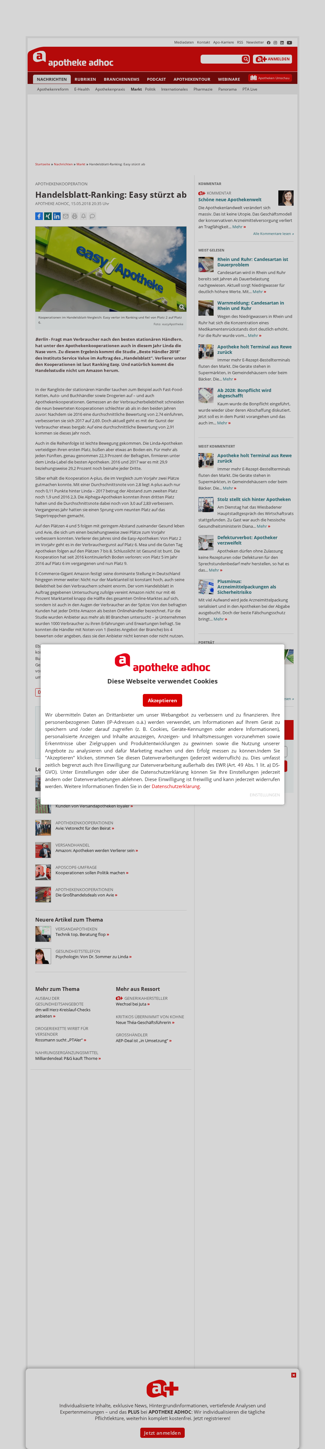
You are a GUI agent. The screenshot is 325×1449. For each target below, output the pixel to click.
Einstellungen (265, 795)
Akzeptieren (162, 700)
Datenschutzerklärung (176, 786)
